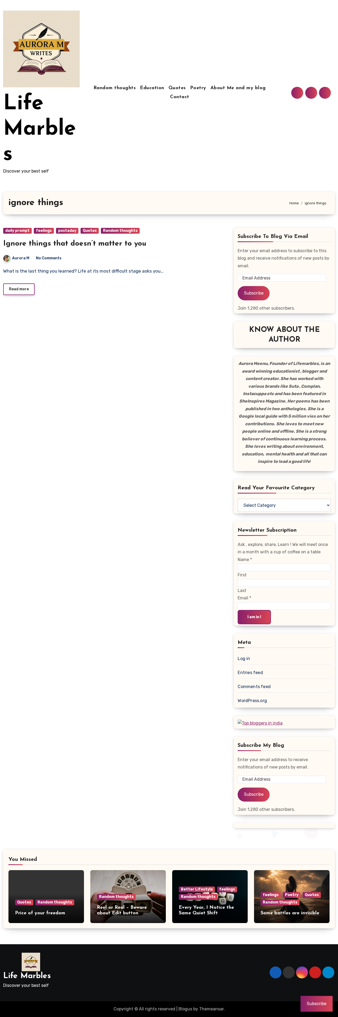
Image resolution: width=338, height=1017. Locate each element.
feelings (44, 230)
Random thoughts (114, 88)
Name (245, 559)
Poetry (198, 88)
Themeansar (211, 1008)
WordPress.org (252, 700)
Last (242, 590)
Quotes (177, 88)
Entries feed (250, 672)
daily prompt (17, 230)
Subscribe (254, 293)
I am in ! (254, 617)
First (242, 574)
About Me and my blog (238, 88)
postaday (67, 230)
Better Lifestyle (197, 889)
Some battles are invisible (290, 913)
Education (152, 88)
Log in (244, 658)
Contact (179, 97)
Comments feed (254, 686)
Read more (19, 289)
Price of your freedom (40, 913)
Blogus (185, 1008)
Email (244, 597)
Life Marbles (39, 129)
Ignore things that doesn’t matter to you (74, 243)
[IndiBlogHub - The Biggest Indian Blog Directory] (260, 723)
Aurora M (20, 258)
